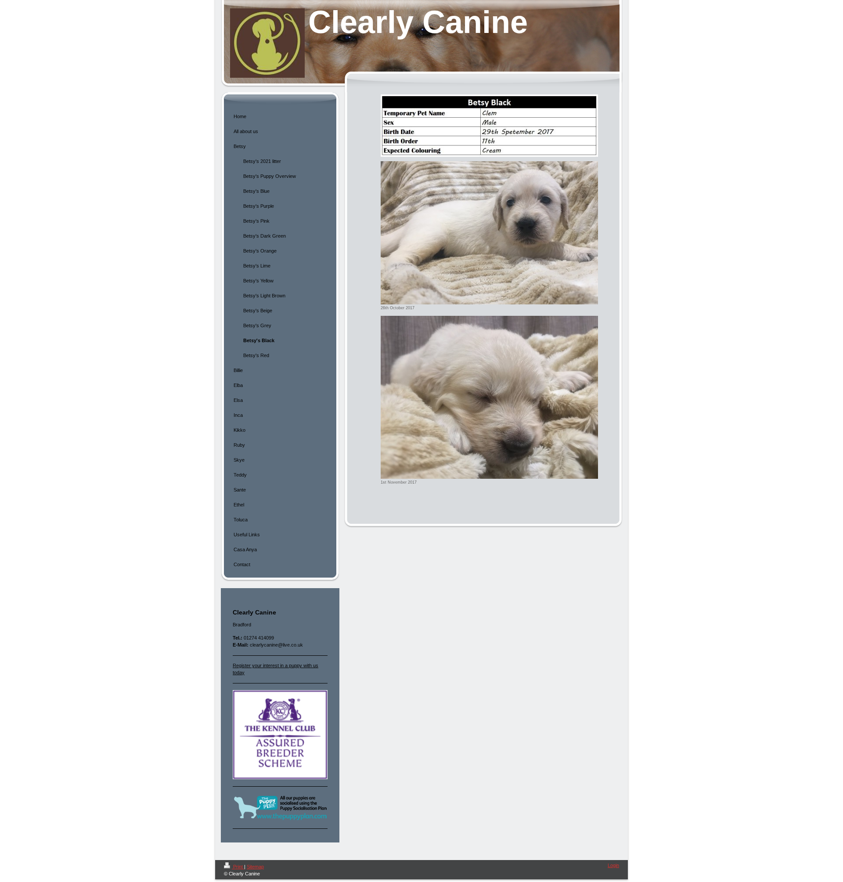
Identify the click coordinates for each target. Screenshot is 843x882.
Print (238, 866)
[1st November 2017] (489, 397)
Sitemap (255, 866)
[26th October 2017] (489, 232)
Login (613, 865)
